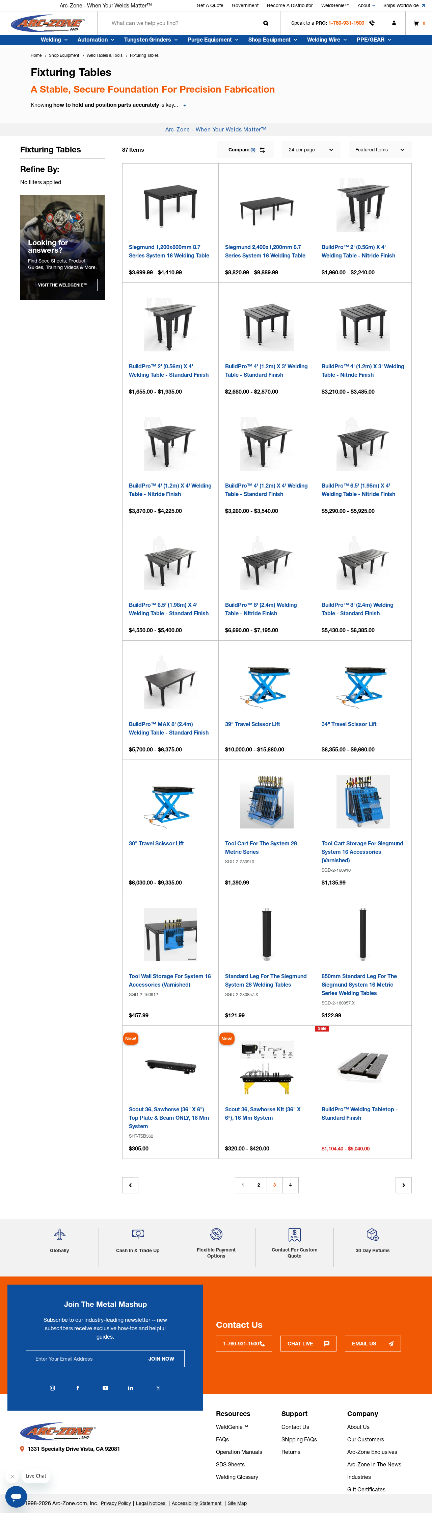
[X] (158, 1387)
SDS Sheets (230, 1464)
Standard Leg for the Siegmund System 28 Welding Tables (266, 980)
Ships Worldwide (401, 5)
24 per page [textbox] (302, 150)
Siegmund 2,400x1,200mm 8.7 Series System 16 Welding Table (265, 251)
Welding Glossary (237, 1476)
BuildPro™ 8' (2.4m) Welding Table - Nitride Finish (261, 609)
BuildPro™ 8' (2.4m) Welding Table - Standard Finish (358, 609)
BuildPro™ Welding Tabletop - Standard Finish (360, 1113)
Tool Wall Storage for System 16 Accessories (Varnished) (170, 980)
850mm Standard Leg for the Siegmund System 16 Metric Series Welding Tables (359, 984)
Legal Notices (151, 1503)
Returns (290, 1451)
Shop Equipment (269, 39)
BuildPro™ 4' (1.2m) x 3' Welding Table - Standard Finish (266, 370)
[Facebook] (77, 1387)
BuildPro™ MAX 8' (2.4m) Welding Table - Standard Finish (169, 728)
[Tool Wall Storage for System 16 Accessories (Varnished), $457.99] (170, 935)
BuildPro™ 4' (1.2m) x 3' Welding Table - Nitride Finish (363, 370)
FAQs (222, 1439)
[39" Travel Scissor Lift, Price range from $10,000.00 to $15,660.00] (267, 682)
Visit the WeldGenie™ (62, 285)
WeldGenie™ (335, 5)
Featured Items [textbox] (371, 150)
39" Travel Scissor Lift (252, 724)
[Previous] (130, 1185)
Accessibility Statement (197, 1503)
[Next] (404, 1185)
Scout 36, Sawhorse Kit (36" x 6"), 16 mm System (263, 1113)
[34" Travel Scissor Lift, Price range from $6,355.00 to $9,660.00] (363, 682)
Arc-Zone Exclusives (372, 1451)
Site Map (237, 1503)
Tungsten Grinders (147, 39)
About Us (358, 1426)
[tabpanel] (62, 247)
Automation (93, 39)
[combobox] (189, 23)
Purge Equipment (210, 39)
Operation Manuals (239, 1451)
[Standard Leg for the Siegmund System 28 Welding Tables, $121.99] (267, 935)
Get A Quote (210, 5)
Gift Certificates (366, 1489)
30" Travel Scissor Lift (156, 843)
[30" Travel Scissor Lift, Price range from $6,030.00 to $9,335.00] (170, 801)
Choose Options (170, 224)
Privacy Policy (116, 1503)
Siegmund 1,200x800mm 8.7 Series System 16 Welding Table (169, 251)
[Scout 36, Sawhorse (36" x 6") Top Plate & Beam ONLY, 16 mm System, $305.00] (170, 1067)
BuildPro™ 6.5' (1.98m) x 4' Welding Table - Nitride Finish (358, 489)
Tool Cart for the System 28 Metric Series (261, 847)
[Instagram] (52, 1387)
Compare (241, 150)
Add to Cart (267, 820)
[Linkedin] (130, 1387)
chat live (300, 1343)
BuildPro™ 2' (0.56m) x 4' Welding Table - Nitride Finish (358, 251)
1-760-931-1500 (346, 23)
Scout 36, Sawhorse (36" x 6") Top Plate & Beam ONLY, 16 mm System (169, 1118)
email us (364, 1343)
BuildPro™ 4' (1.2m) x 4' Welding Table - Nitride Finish (170, 489)
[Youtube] (105, 1387)
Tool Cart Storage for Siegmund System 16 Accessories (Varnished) (362, 852)
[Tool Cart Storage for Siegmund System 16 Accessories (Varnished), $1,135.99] (363, 801)
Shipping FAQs (299, 1439)
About (364, 5)
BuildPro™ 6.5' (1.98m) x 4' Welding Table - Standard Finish (169, 609)
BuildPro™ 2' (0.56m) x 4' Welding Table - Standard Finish (169, 370)
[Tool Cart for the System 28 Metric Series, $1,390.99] (267, 801)
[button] (59, 1237)
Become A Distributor (290, 5)
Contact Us (295, 1426)
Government (245, 5)
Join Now (161, 1359)
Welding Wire (323, 39)
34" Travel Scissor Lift (349, 724)
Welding (51, 39)
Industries (359, 1476)
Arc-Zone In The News (374, 1464)
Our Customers (365, 1439)
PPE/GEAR (371, 39)
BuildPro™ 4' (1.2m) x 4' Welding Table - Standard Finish (266, 489)
